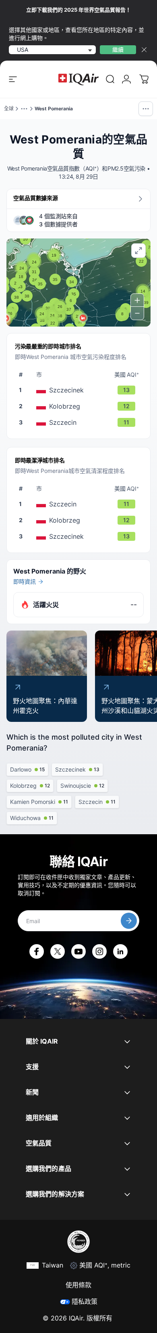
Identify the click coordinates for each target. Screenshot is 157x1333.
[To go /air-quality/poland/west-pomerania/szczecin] (80, 422)
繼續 (118, 49)
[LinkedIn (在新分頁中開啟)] (120, 951)
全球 (9, 108)
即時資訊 (24, 581)
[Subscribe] (129, 921)
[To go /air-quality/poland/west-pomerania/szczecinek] (80, 390)
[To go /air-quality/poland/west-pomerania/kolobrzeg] (80, 406)
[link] (110, 79)
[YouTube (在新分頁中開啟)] (78, 951)
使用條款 (78, 1285)
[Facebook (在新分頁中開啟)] (36, 951)
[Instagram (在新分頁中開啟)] (99, 951)
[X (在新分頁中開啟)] (57, 951)
